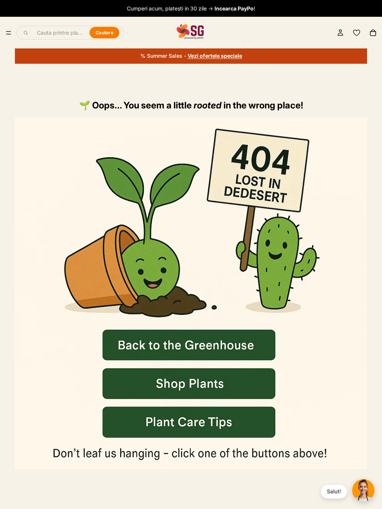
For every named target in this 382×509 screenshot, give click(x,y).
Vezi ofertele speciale (215, 56)
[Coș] (373, 33)
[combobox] (59, 33)
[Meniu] (8, 32)
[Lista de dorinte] (356, 33)
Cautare (104, 32)
